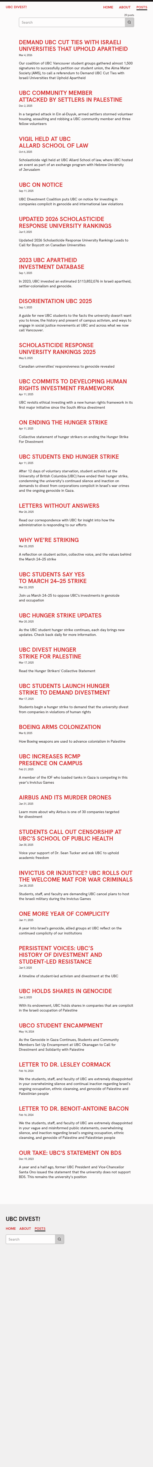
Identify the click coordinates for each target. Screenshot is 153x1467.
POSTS (141, 7)
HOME (108, 7)
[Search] (129, 22)
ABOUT (125, 7)
